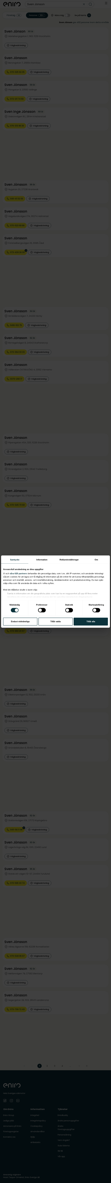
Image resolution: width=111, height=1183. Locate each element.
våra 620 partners (18, 573)
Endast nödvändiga (20, 621)
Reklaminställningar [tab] (69, 559)
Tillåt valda (55, 621)
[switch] (42, 610)
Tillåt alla (90, 621)
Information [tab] (41, 559)
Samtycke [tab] (14, 559)
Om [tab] (96, 559)
